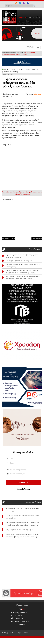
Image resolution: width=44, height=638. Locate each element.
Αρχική (13, 52)
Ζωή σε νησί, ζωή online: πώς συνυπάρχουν (19, 261)
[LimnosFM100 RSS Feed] (16, 3)
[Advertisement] (22, 219)
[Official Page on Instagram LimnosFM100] (24, 3)
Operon (25, 633)
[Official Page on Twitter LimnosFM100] (20, 3)
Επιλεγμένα (20, 52)
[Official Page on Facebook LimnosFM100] (28, 3)
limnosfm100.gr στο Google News (24, 192)
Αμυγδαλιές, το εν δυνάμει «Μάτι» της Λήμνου (19, 530)
